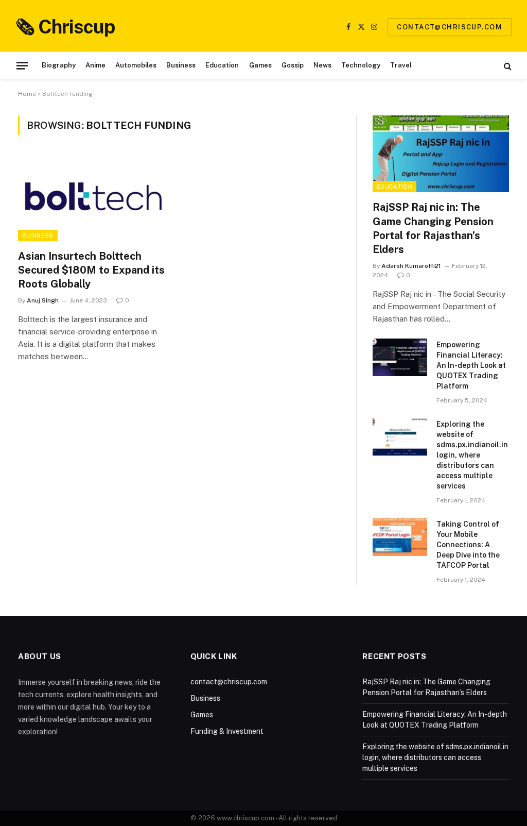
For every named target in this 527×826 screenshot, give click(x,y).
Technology (360, 65)
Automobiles (135, 65)
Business (181, 65)
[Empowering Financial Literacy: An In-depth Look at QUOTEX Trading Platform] (400, 357)
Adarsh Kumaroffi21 (411, 265)
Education (222, 65)
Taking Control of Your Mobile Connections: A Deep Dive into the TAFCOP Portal (468, 544)
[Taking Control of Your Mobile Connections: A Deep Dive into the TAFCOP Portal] (400, 536)
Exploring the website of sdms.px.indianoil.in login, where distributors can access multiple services (472, 455)
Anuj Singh (43, 300)
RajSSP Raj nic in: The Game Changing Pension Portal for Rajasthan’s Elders (433, 228)
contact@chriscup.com (449, 27)
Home (27, 93)
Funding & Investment (227, 731)
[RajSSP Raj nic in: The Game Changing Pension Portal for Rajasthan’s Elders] (441, 153)
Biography (59, 65)
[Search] (507, 65)
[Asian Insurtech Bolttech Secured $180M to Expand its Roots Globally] (93, 198)
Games (260, 65)
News (322, 65)
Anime (95, 65)
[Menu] (22, 65)
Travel (401, 65)
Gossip (293, 65)
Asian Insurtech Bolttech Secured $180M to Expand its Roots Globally (91, 270)
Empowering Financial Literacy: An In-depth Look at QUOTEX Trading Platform (471, 365)
